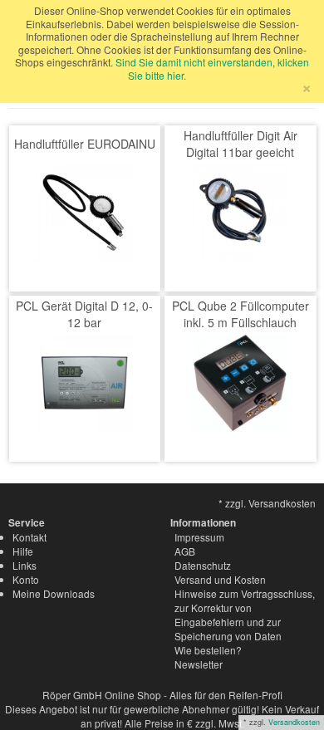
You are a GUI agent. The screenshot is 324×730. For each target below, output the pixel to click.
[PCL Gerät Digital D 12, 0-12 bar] (85, 381)
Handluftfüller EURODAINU (84, 143)
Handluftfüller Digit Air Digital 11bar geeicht (240, 143)
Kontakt (29, 537)
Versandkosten (294, 722)
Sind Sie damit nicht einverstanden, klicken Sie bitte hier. (212, 68)
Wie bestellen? (208, 650)
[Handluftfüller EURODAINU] (85, 211)
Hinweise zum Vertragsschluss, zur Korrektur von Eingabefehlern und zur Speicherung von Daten (244, 614)
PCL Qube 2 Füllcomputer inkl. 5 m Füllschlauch (240, 314)
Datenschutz (202, 565)
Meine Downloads (53, 593)
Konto (25, 579)
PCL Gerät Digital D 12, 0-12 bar (84, 314)
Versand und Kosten (220, 579)
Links (24, 565)
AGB (184, 551)
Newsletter (198, 664)
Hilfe (22, 551)
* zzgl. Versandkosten (267, 503)
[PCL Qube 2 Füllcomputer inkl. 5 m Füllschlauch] (240, 381)
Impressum (199, 537)
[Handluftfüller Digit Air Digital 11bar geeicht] (240, 211)
